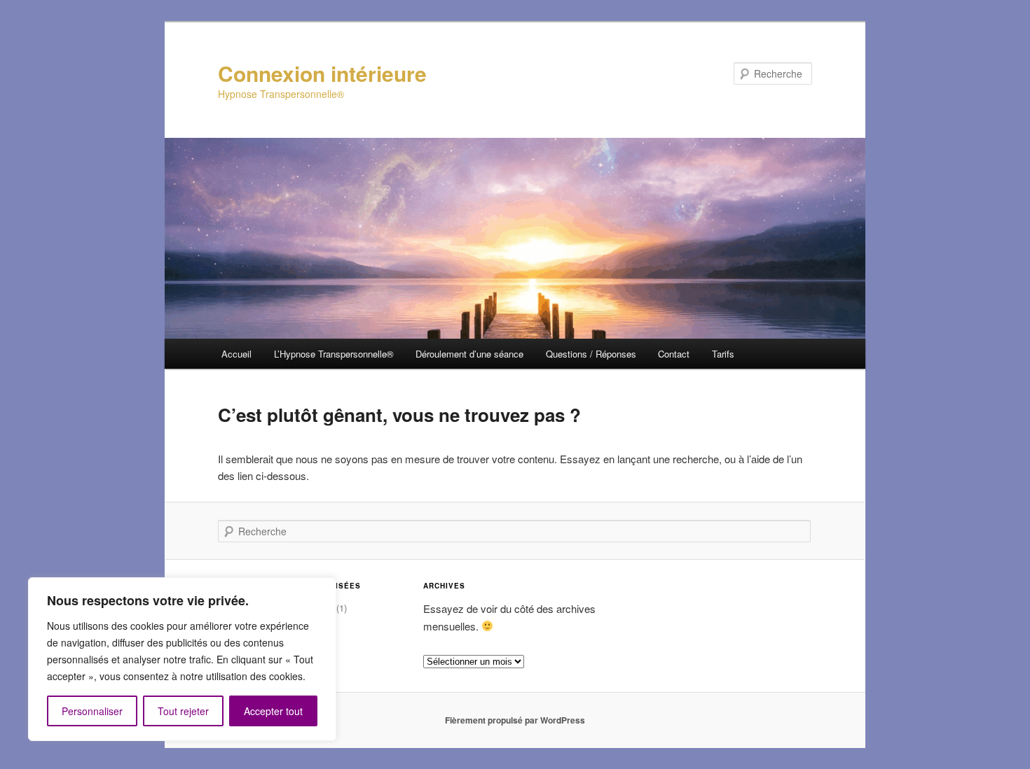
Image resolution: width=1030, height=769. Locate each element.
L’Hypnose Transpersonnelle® (334, 353)
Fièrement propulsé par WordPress (515, 720)
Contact (673, 353)
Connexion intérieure (322, 73)
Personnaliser (92, 711)
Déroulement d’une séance (469, 353)
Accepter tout (273, 711)
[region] (182, 659)
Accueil (236, 353)
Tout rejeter (183, 711)
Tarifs (723, 353)
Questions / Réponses (591, 353)
